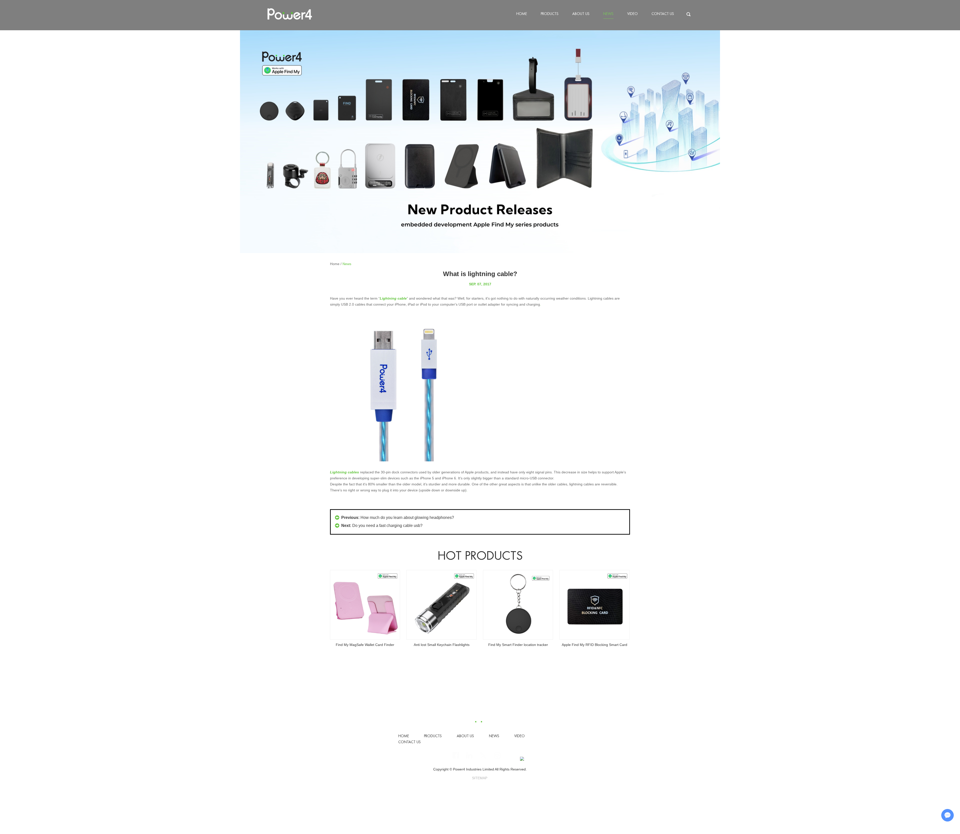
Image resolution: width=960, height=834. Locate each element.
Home (521, 14)
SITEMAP (479, 778)
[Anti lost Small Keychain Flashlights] (365, 604)
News (608, 14)
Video (632, 14)
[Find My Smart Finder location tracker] (441, 604)
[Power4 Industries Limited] (290, 14)
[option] (480, 141)
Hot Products (480, 556)
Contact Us (663, 14)
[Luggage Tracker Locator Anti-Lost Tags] (594, 604)
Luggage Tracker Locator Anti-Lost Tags (594, 645)
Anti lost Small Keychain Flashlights (365, 645)
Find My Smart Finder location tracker (442, 645)
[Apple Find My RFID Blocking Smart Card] (518, 604)
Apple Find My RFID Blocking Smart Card (518, 645)
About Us (581, 14)
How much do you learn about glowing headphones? (407, 517)
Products (549, 14)
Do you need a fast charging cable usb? (387, 525)
